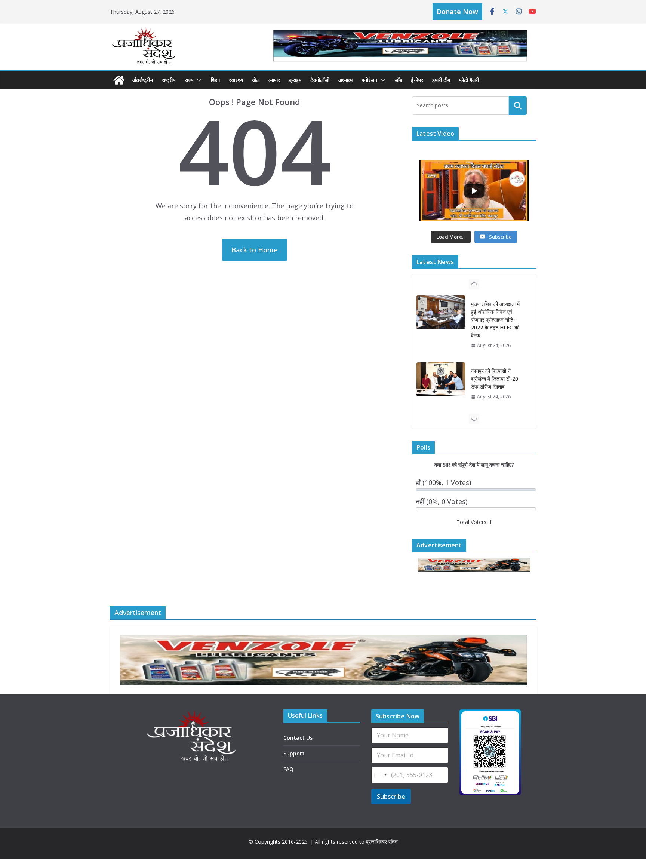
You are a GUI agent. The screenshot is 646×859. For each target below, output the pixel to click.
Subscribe (391, 796)
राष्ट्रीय (169, 79)
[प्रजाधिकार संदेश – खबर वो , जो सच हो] (119, 80)
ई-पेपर (417, 79)
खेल (255, 79)
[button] (198, 80)
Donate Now (457, 11)
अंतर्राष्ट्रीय (142, 79)
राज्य (189, 79)
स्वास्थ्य (236, 79)
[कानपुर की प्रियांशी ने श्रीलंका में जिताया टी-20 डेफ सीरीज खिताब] (440, 312)
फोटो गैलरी (469, 79)
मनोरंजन (369, 79)
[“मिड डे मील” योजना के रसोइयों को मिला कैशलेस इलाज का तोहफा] (440, 363)
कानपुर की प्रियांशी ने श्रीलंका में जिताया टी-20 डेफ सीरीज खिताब (494, 311)
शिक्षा (215, 79)
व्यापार (274, 79)
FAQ (288, 769)
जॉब (398, 79)
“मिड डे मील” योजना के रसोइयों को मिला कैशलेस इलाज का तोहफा (493, 363)
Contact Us (298, 737)
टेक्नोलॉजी (319, 79)
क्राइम (295, 79)
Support (294, 753)
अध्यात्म (345, 79)
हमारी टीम (441, 79)
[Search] (518, 105)
